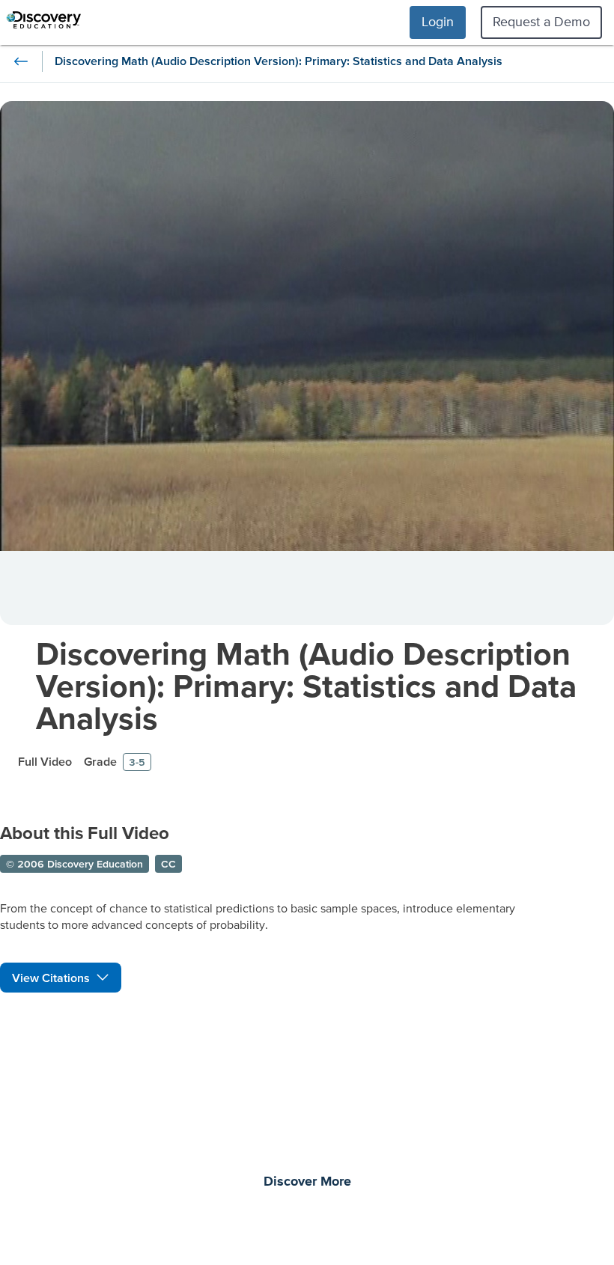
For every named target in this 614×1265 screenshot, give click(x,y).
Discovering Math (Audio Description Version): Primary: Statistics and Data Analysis (306, 685)
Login (438, 21)
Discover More (307, 1182)
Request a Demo (541, 21)
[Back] (21, 61)
